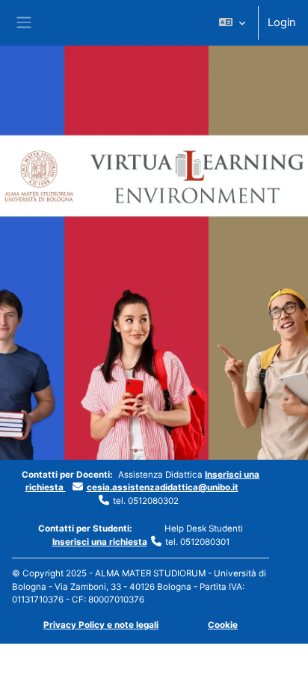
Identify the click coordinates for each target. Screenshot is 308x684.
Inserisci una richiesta (99, 542)
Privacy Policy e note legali (100, 625)
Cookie (223, 625)
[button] (232, 23)
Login (282, 22)
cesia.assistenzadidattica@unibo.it (162, 487)
